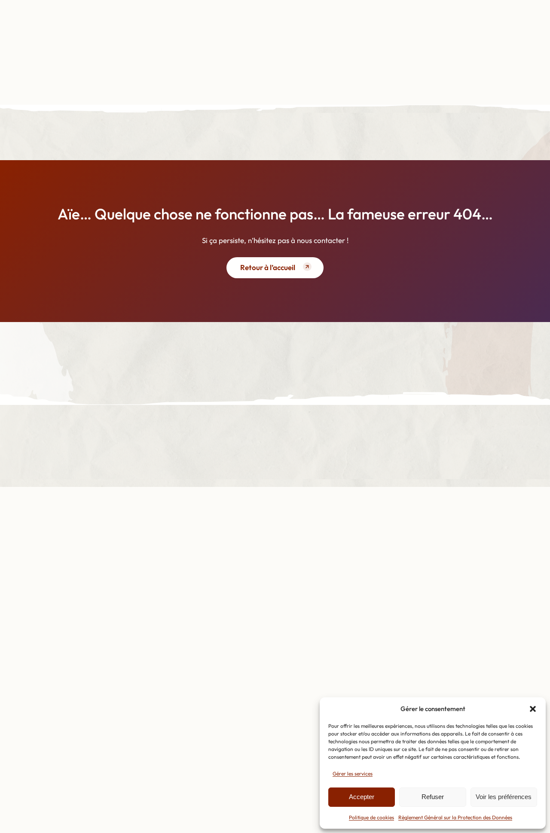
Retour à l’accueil (267, 267)
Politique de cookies (371, 817)
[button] (533, 709)
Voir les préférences (504, 796)
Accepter (361, 796)
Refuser (433, 796)
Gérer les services (353, 773)
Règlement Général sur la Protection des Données (455, 817)
